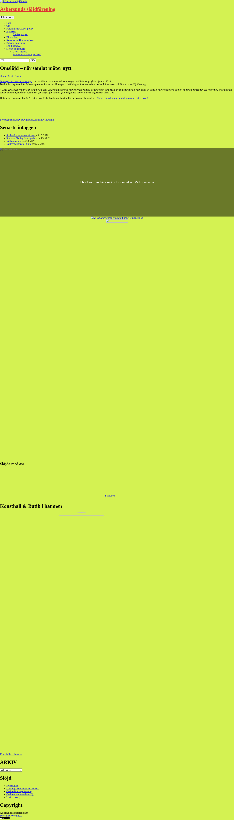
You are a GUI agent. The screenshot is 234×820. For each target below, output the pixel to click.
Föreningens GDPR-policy (19, 28)
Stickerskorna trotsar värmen (20, 135)
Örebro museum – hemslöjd (20, 794)
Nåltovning (15, 119)
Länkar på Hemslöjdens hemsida (22, 788)
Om (8, 25)
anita (19, 76)
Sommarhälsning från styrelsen (21, 138)
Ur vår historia (20, 51)
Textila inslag (13, 797)
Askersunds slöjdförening (27, 9)
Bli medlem (12, 37)
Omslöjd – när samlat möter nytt (16, 81)
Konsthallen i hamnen (11, 754)
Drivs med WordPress (11, 815)
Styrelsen (11, 31)
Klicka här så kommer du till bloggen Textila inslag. (122, 98)
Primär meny (7, 17)
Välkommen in (13, 141)
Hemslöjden (12, 785)
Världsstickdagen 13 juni (18, 144)
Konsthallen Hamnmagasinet (20, 40)
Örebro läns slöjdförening (19, 791)
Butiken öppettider (15, 43)
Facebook (110, 495)
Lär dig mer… (13, 45)
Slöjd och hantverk (15, 48)
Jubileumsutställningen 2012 (27, 54)
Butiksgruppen (20, 34)
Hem (8, 23)
